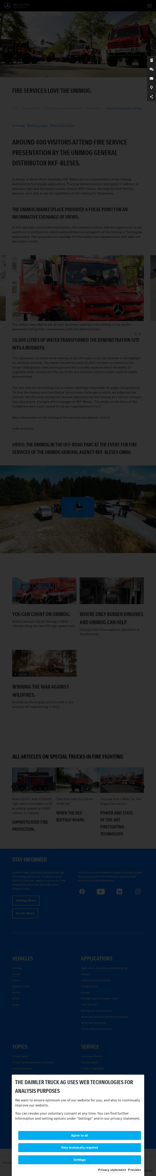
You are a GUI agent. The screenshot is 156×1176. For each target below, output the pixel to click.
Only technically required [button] (79, 1147)
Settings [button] (80, 1160)
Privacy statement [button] (112, 1170)
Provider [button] (134, 1170)
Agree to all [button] (79, 1135)
